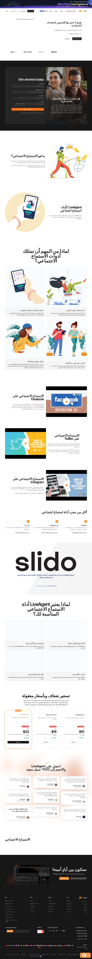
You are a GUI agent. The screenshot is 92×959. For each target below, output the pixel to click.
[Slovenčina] (16, 945)
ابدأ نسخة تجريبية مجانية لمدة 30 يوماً (78, 878)
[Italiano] (41, 945)
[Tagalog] (9, 945)
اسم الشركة (41, 95)
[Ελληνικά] (60, 945)
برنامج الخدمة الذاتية (9, 908)
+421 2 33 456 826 (81, 930)
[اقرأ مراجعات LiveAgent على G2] (40, 931)
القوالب (31, 908)
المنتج (61, 11)
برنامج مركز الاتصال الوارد (10, 911)
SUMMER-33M (81, 6)
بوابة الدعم (68, 900)
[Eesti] (53, 945)
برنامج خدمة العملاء (9, 903)
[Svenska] (12, 945)
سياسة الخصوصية (24, 112)
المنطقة (42, 101)
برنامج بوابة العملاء (8, 917)
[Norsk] (28, 945)
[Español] (55, 945)
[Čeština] (67, 945)
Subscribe (10, 931)
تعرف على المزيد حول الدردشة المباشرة (49, 532)
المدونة (31, 900)
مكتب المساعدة (69, 646)
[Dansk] (65, 945)
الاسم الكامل (41, 83)
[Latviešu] (33, 945)
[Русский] (19, 945)
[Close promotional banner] (90, 2)
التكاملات (85, 909)
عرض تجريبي (22, 11)
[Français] (48, 945)
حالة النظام (68, 906)
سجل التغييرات (69, 908)
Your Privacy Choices (34, 956)
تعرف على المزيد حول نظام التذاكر (79, 532)
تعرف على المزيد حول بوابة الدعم (22, 532)
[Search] (36, 11)
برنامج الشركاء (51, 908)
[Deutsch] (62, 945)
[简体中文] (39, 947)
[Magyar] (43, 945)
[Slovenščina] (14, 945)
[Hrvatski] (45, 945)
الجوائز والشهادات (51, 903)
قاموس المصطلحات (34, 903)
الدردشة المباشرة (54, 525)
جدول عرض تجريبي (64, 878)
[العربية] (72, 945)
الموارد (56, 11)
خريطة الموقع (23, 954)
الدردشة (51, 529)
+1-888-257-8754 (81, 933)
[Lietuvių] (36, 945)
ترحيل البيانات (69, 903)
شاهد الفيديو (67, 38)
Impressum (50, 911)
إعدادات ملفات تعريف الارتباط (13, 954)
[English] (58, 945)
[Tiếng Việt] (7, 945)
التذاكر (82, 525)
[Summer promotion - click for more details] (46, 4)
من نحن (49, 900)
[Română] (21, 945)
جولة (86, 912)
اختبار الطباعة (32, 911)
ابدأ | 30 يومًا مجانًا (77, 38)
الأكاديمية (32, 906)
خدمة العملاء (73, 33)
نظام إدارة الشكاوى (9, 914)
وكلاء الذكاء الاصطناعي (70, 11)
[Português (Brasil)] (24, 945)
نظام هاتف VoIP (8, 906)
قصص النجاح (50, 906)
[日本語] (38, 945)
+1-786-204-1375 (81, 936)
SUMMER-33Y (68, 6)
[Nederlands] (31, 945)
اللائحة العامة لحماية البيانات (34, 954)
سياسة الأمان (53, 954)
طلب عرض (68, 911)
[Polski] (26, 945)
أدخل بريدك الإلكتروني (39, 89)
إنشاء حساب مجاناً (27, 109)
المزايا (86, 907)
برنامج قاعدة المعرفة (9, 900)
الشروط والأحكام (31, 112)
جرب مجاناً (74, 742)
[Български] (70, 945)
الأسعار (85, 904)
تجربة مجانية (30, 11)
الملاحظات (31, 165)
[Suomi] (50, 945)
